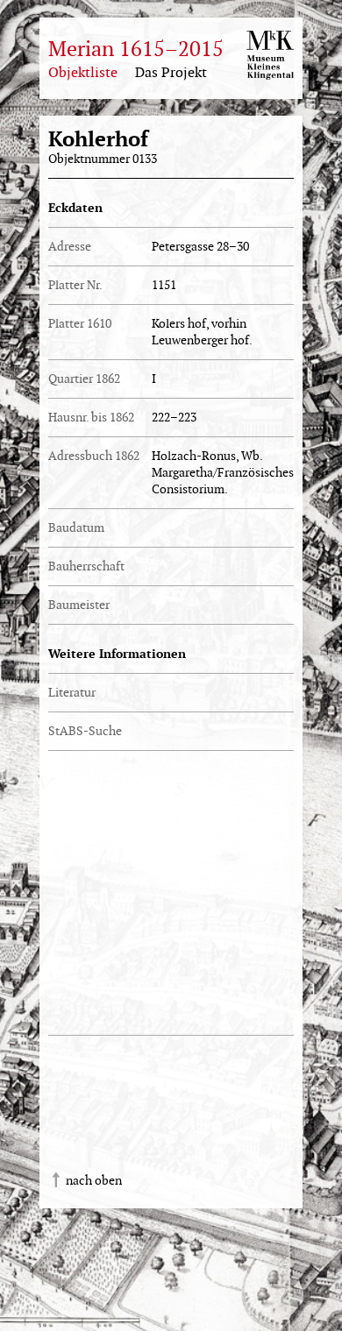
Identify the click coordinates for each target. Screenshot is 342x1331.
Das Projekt (171, 73)
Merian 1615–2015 (136, 50)
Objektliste (83, 73)
